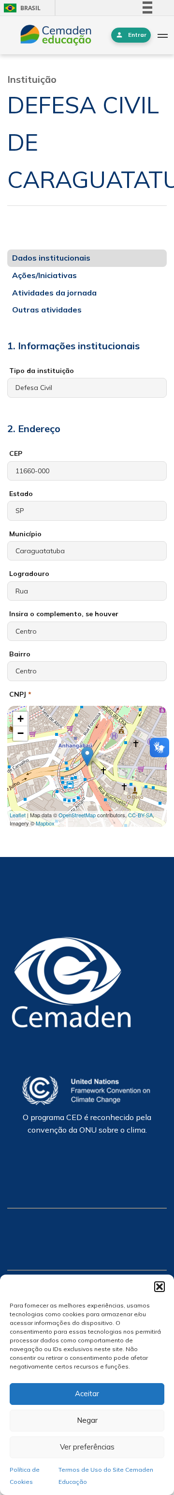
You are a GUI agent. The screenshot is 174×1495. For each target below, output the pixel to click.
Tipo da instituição (41, 370)
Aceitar (87, 1393)
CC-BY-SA (140, 815)
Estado (21, 493)
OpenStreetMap (77, 815)
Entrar (137, 34)
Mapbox (45, 823)
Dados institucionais (51, 258)
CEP (15, 453)
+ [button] (20, 719)
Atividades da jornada (54, 292)
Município (25, 533)
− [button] (20, 733)
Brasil (20, 8)
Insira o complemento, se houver (63, 613)
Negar (87, 1420)
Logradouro (29, 573)
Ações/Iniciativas (44, 275)
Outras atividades (47, 309)
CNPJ (20, 694)
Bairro (19, 654)
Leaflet (18, 815)
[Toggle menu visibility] (162, 35)
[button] (159, 1287)
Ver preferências (87, 1446)
